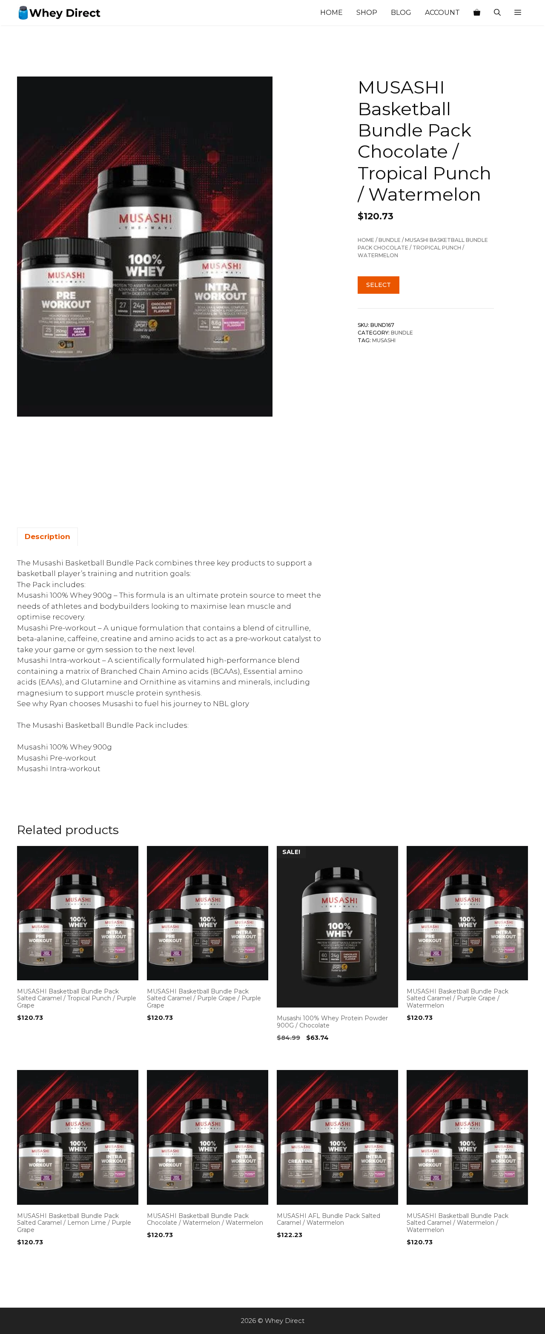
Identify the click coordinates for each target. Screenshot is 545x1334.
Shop (366, 13)
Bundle (390, 240)
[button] (518, 13)
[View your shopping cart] (477, 13)
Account (442, 13)
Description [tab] (47, 536)
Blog (401, 13)
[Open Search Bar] (497, 13)
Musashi (384, 340)
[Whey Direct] (59, 13)
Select (378, 285)
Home (331, 13)
